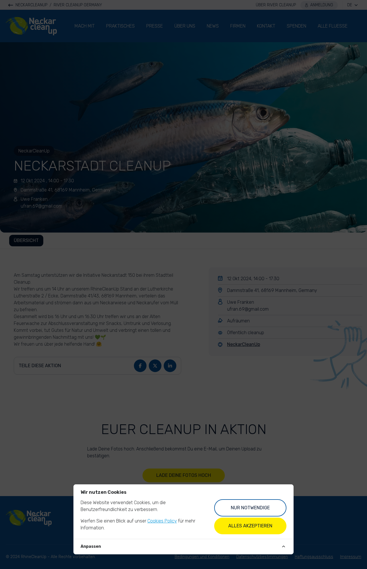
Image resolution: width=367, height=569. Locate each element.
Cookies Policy (162, 521)
